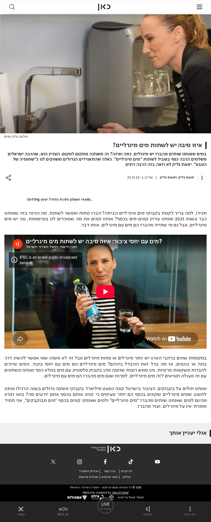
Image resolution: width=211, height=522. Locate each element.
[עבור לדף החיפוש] (12, 7)
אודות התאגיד (88, 471)
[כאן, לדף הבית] (104, 7)
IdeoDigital (120, 492)
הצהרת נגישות (88, 477)
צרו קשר (109, 471)
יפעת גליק (186, 177)
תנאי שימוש (109, 477)
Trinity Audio (59, 199)
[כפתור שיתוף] (8, 177)
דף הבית (126, 471)
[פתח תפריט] (199, 7)
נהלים (127, 477)
